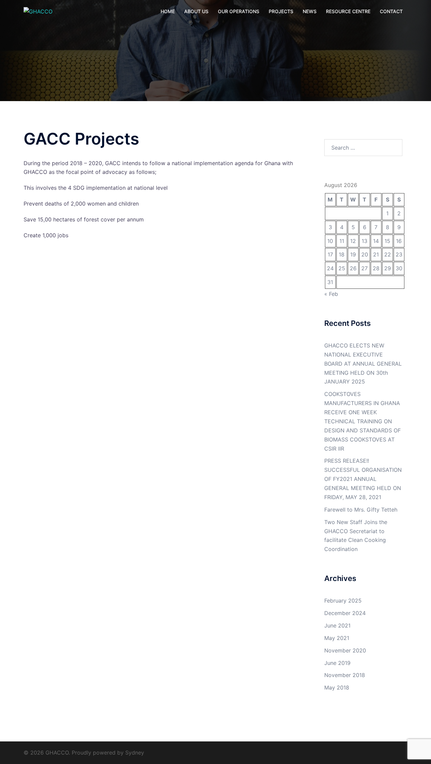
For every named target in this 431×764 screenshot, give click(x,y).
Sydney (134, 752)
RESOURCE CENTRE (348, 11)
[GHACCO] (38, 11)
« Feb (331, 294)
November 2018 (344, 675)
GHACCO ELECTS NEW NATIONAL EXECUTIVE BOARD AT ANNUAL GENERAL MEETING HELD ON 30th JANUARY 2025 (363, 363)
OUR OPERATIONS (238, 11)
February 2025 (343, 600)
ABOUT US (196, 11)
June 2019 (337, 663)
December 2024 (345, 613)
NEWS (310, 11)
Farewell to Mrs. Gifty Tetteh (360, 509)
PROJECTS (281, 11)
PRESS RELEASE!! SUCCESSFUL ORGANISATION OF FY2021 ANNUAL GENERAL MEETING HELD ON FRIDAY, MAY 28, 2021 (363, 478)
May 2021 (336, 638)
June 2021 (337, 625)
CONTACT (391, 11)
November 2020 (345, 650)
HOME (168, 11)
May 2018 (336, 687)
